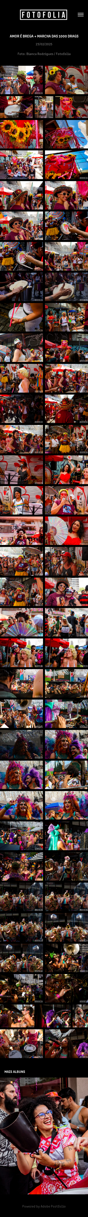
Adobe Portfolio (53, 1206)
